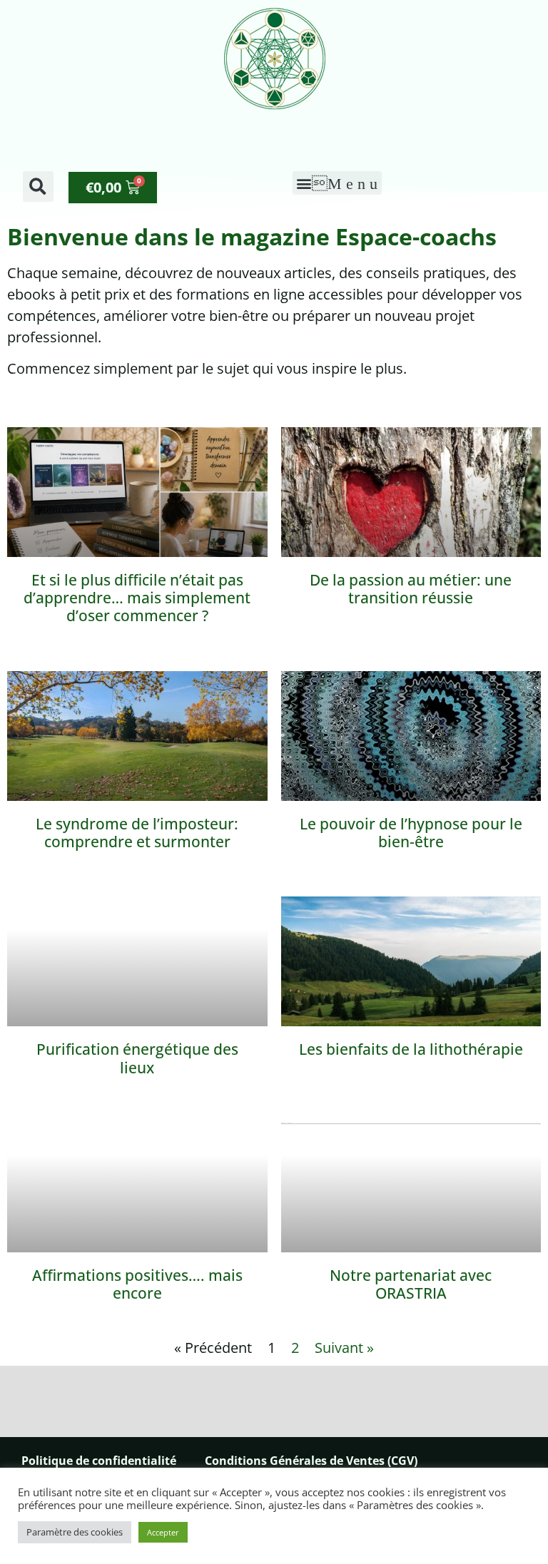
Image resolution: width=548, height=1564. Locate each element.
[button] (38, 186)
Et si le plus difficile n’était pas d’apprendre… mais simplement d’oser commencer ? (137, 597)
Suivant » (344, 1347)
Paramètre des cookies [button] (74, 1531)
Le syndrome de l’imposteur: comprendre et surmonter (137, 833)
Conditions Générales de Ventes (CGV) (311, 1460)
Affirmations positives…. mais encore (137, 1284)
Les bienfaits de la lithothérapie (411, 1049)
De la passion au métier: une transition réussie (411, 589)
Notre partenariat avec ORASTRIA (411, 1284)
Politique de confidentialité (98, 1460)
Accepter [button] (163, 1532)
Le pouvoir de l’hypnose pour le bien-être (411, 833)
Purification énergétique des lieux (137, 1058)
